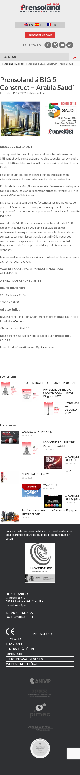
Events (19, 63)
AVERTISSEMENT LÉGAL (21, 664)
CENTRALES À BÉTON (20, 649)
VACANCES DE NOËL (72, 458)
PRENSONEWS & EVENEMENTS (26, 659)
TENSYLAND (14, 644)
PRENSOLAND (42, 634)
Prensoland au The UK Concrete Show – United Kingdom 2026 (58, 393)
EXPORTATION (15, 654)
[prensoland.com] (40, 8)
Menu (12, 57)
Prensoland (7, 63)
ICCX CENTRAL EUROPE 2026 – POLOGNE (49, 382)
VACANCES (50, 484)
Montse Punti (38, 93)
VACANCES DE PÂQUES (37, 431)
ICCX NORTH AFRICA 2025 (46, 472)
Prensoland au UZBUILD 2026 (72, 408)
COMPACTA (13, 639)
